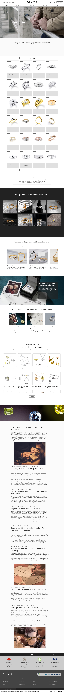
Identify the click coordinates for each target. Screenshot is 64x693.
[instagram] (53, 654)
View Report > (55, 666)
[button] (62, 37)
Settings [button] (51, 691)
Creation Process (21, 681)
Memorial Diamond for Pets (52, 681)
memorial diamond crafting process (27, 478)
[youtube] (32, 654)
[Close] (62, 691)
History (4, 680)
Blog (4, 684)
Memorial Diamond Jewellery (53, 680)
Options (34, 681)
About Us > (9, 666)
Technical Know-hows (21, 682)
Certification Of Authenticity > (24, 667)
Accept (60, 691)
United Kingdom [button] (52, 2)
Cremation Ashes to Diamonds (53, 682)
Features (34, 684)
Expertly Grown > (39, 666)
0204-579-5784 (12, 2)
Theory (19, 680)
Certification (35, 682)
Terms (24, 689)
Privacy (40, 689)
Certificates (5, 682)
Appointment (6, 2)
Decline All (55, 691)
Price (34, 680)
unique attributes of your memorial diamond (29, 502)
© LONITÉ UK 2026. (8, 689)
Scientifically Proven (21, 684)
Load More (32, 169)
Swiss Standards (5, 681)
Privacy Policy (37, 691)
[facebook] (10, 654)
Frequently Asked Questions (52, 684)
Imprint (56, 689)
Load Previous (32, 58)
